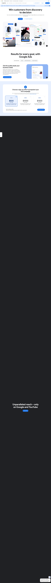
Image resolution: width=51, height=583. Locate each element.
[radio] (11, 101)
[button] (47, 46)
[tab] (16, 61)
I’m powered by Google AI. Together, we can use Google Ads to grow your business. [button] (45, 580)
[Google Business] (2, 1)
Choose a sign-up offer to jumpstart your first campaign (25, 90)
